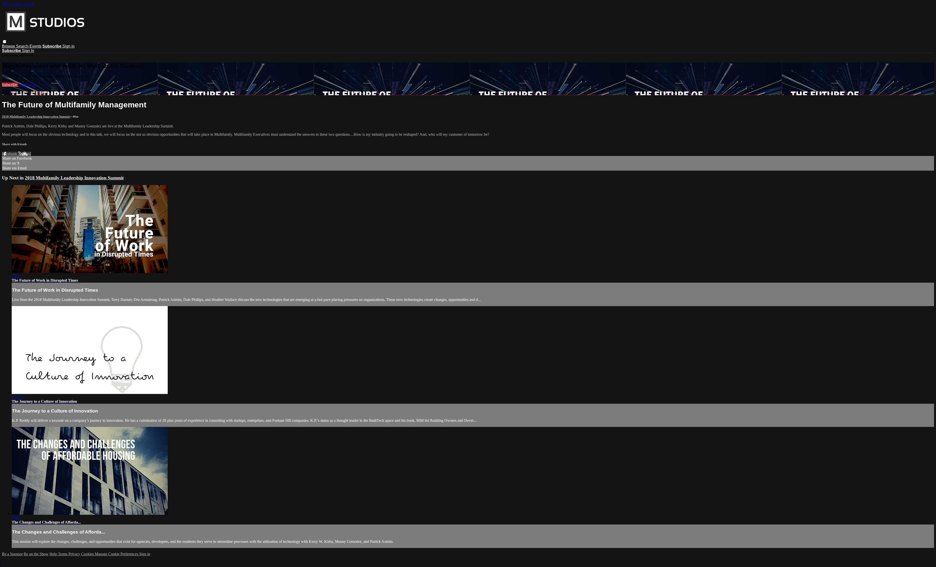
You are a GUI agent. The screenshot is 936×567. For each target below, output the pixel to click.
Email (26, 154)
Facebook (10, 154)
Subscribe (10, 84)
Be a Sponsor (12, 554)
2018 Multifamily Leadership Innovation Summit (36, 116)
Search (22, 46)
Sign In (28, 51)
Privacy (74, 554)
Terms (63, 554)
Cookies (88, 554)
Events (35, 46)
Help (53, 554)
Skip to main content (18, 4)
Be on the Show (36, 554)
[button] (4, 41)
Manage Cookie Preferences (117, 554)
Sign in (68, 46)
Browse (9, 46)
